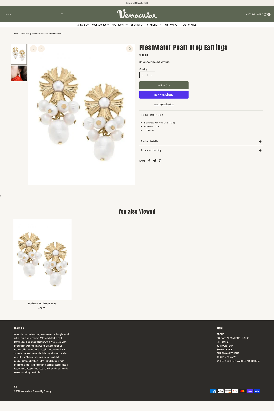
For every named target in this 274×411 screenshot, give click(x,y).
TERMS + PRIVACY (226, 357)
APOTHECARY (119, 24)
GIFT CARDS (171, 24)
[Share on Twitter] (154, 160)
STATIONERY (153, 24)
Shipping (143, 62)
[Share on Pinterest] (160, 160)
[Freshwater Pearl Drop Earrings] (42, 259)
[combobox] (34, 14)
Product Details (149, 141)
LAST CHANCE (190, 24)
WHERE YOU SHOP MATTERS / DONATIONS (238, 361)
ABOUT (220, 334)
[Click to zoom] (129, 48)
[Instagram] (15, 386)
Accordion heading (151, 150)
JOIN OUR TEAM (225, 345)
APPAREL (82, 24)
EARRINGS (25, 33)
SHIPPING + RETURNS (228, 353)
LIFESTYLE (136, 24)
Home (16, 33)
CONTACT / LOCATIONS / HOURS (233, 338)
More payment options (164, 104)
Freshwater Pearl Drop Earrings (42, 303)
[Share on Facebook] (149, 160)
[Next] (41, 48)
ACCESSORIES (99, 24)
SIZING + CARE (224, 349)
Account (250, 14)
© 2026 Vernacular (22, 391)
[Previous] (33, 48)
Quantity (143, 69)
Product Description (152, 114)
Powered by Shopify (42, 391)
